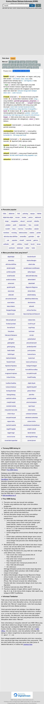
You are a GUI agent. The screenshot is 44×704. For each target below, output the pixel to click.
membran (6, 233)
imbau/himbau (11, 377)
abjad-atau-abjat (8, 217)
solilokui (19, 244)
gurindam (31, 236)
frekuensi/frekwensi (11, 335)
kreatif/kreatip (31, 377)
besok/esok (11, 314)
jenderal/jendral (31, 347)
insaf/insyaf (31, 324)
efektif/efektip (31, 295)
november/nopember (11, 440)
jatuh (13, 65)
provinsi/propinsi (32, 402)
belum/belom (11, 306)
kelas (25, 65)
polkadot (6, 244)
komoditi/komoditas (32, 369)
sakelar (36, 229)
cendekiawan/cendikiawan (32, 268)
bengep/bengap (11, 310)
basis (14, 229)
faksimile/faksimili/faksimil (31, 314)
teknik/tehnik (32, 433)
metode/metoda (11, 406)
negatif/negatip (10, 429)
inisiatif (22, 240)
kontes (24, 217)
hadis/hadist (11, 350)
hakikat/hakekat (11, 358)
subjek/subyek (31, 429)
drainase (28, 62)
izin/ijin (31, 335)
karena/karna (32, 354)
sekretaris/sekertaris (31, 417)
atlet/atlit (11, 295)
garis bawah (6, 65)
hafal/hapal (11, 354)
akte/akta (11, 260)
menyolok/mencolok (11, 410)
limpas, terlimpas (13, 68)
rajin (38, 236)
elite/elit (31, 306)
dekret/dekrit (31, 279)
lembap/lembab (11, 391)
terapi (7, 221)
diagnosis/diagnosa (31, 287)
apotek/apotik (11, 287)
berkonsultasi (23, 233)
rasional (28, 240)
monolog (14, 233)
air (11, 62)
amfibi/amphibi (11, 272)
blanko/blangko (31, 260)
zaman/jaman (31, 440)
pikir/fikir (31, 394)
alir (17, 62)
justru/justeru (32, 350)
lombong (23, 68)
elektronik (38, 217)
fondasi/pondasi (11, 324)
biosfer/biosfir (31, 257)
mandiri (7, 229)
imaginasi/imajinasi (11, 373)
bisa (30, 225)
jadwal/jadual (32, 339)
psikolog (25, 213)
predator (8, 225)
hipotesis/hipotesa (11, 366)
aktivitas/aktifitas (11, 264)
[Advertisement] (22, 32)
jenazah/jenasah (32, 343)
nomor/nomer (11, 437)
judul (19, 65)
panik (14, 225)
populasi (14, 240)
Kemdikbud (4, 479)
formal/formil (11, 327)
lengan (5, 68)
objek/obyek (31, 383)
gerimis (35, 240)
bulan (33, 248)
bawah (13, 58)
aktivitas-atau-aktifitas (11, 236)
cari (8, 240)
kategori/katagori (31, 366)
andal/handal (11, 276)
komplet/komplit (32, 373)
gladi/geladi (10, 343)
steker (27, 248)
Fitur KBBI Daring (12, 470)
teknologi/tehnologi (31, 437)
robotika (36, 221)
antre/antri (11, 283)
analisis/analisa (11, 279)
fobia (4, 213)
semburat (12, 248)
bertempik (20, 248)
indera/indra (31, 320)
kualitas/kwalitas (11, 383)
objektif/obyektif (32, 387)
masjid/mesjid (11, 402)
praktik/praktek (31, 398)
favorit (32, 244)
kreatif (26, 244)
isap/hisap (31, 327)
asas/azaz (11, 291)
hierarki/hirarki (11, 362)
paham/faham (31, 391)
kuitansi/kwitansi (11, 387)
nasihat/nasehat (11, 425)
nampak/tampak (11, 417)
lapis (38, 65)
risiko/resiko (31, 410)
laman (39, 244)
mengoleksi (14, 221)
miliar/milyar (11, 414)
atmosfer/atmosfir (11, 299)
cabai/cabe (31, 264)
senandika (23, 236)
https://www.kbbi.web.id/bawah (21, 71)
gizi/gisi (11, 339)
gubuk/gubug (11, 347)
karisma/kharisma (31, 362)
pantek (39, 233)
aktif (13, 244)
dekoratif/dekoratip (31, 276)
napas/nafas (11, 421)
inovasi (17, 217)
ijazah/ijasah (11, 369)
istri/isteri (31, 331)
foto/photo (11, 331)
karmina (20, 229)
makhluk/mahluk (11, 398)
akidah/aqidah (11, 268)
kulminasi (31, 65)
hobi (18, 213)
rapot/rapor (31, 406)
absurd (22, 221)
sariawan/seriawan (31, 414)
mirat (29, 68)
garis (35, 62)
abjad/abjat (11, 257)
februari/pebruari (11, 320)
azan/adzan (11, 302)
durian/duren (31, 291)
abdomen (11, 213)
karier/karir (31, 358)
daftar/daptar (31, 272)
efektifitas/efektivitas (31, 299)
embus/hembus (31, 310)
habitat (39, 213)
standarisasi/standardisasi (31, 425)
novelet (36, 225)
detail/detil (31, 283)
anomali (29, 221)
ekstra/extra (31, 302)
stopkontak (22, 225)
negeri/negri (11, 433)
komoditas (28, 229)
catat (22, 62)
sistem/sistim (31, 421)
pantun (31, 217)
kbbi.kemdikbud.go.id (9, 495)
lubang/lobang (11, 394)
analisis (32, 233)
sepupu (32, 213)
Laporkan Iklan (27, 644)
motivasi (35, 68)
